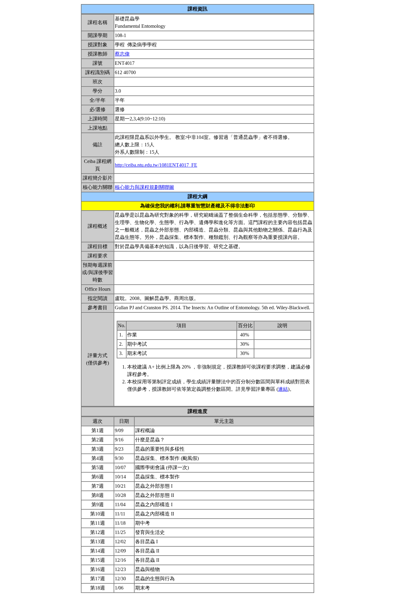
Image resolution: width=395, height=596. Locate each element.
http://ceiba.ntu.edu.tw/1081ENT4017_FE (156, 165)
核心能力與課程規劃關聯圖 (144, 187)
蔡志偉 (122, 53)
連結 (283, 389)
